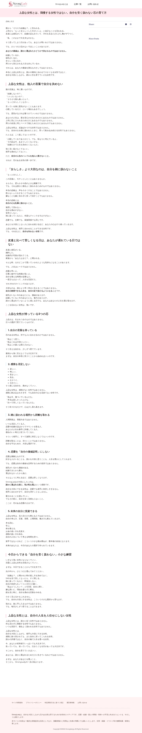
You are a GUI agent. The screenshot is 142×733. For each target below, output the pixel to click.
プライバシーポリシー (33, 703)
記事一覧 (77, 4)
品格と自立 (10, 21)
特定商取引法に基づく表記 (54, 703)
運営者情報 (70, 703)
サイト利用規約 (17, 703)
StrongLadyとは (61, 4)
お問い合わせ (93, 4)
